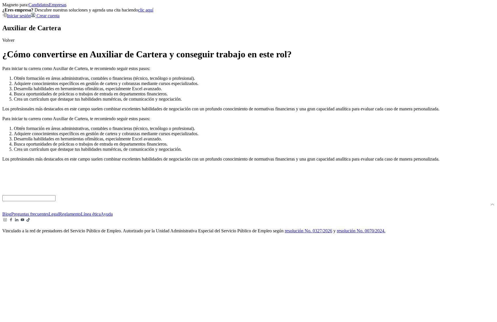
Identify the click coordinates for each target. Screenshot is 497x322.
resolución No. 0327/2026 (308, 230)
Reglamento (70, 214)
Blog (6, 214)
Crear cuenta (47, 15)
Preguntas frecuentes (30, 214)
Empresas (57, 4)
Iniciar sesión (19, 15)
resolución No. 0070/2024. (361, 230)
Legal (54, 214)
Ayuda (107, 214)
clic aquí (145, 9)
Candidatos (38, 4)
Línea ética (91, 214)
